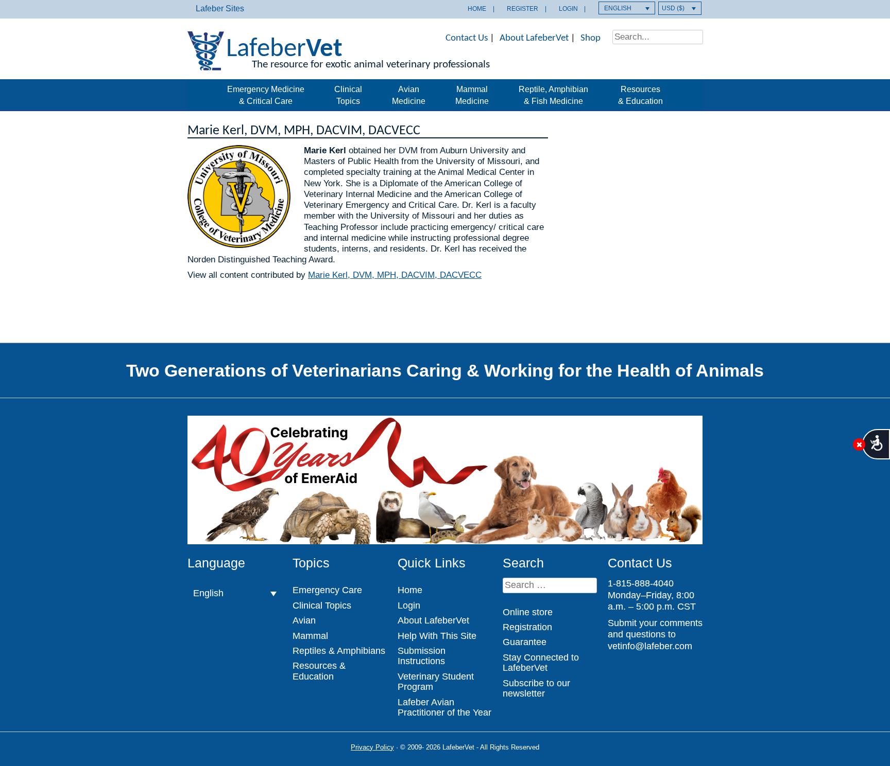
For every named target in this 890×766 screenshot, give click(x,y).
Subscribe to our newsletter (536, 688)
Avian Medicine (408, 94)
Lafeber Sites (220, 8)
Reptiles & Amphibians (339, 651)
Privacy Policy (372, 747)
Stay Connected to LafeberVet (541, 662)
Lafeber (284, 50)
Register (522, 8)
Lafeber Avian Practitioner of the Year (444, 707)
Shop (590, 38)
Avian (304, 620)
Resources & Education (640, 94)
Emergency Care (327, 590)
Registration (527, 627)
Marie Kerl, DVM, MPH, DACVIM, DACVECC (395, 275)
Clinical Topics (348, 94)
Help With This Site (437, 636)
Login (568, 8)
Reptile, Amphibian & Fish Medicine (553, 94)
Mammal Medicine (472, 94)
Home (477, 8)
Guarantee (524, 642)
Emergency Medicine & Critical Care (265, 94)
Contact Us (467, 38)
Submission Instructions (422, 656)
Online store (528, 612)
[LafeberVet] (205, 64)
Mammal (310, 636)
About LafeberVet (534, 38)
